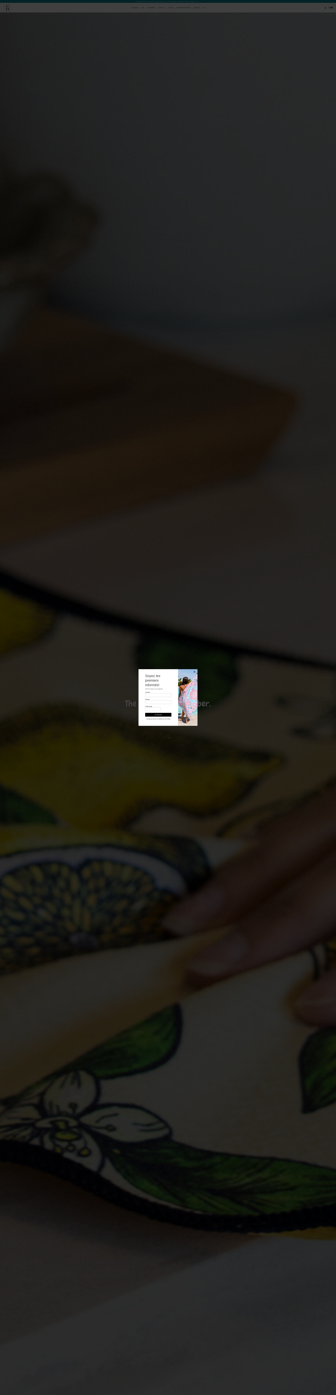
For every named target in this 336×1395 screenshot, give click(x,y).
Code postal (148, 706)
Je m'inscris (158, 714)
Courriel (147, 692)
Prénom (147, 699)
